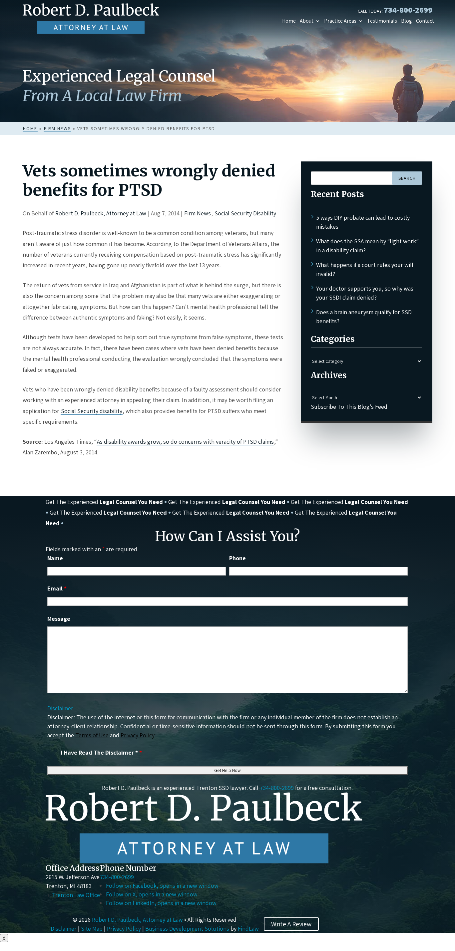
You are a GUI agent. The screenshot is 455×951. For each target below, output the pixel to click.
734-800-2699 (408, 9)
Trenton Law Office (76, 895)
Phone (237, 558)
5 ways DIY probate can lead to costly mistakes (363, 222)
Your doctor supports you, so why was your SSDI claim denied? (364, 293)
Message (58, 618)
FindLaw (248, 928)
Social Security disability (91, 411)
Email (57, 588)
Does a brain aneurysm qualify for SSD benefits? (364, 316)
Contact (425, 21)
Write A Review (291, 924)
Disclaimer (60, 708)
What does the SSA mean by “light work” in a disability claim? (367, 245)
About (306, 21)
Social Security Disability (245, 213)
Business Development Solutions (187, 928)
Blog (406, 21)
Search (407, 178)
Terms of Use (92, 735)
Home (289, 21)
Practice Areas (340, 21)
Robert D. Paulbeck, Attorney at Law (100, 213)
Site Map (92, 928)
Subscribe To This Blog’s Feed (349, 406)
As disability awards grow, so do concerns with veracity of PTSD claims (185, 441)
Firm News (197, 213)
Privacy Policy (137, 735)
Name (55, 558)
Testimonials (382, 21)
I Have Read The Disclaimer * (101, 752)
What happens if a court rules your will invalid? (364, 269)
